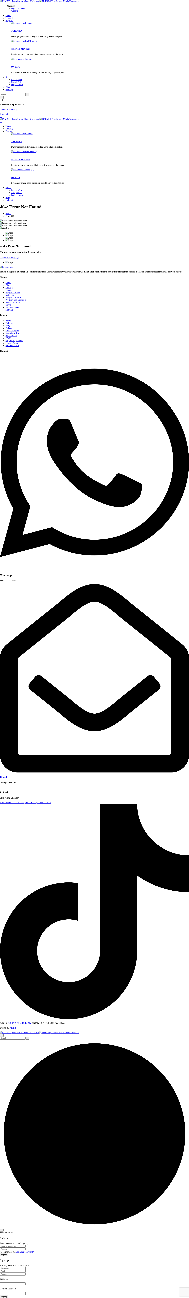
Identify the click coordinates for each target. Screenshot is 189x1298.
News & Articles (13, 333)
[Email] (94, 772)
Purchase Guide (12, 307)
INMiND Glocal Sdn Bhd (20, 1023)
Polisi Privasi (11, 335)
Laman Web (16, 79)
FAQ (8, 325)
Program (9, 20)
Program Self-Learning (16, 300)
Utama (8, 15)
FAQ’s (8, 338)
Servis (8, 77)
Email (3, 777)
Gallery (9, 328)
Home (8, 213)
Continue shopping (8, 109)
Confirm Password (8, 1289)
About (8, 285)
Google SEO (16, 82)
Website (14, 11)
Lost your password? (24, 1252)
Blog (8, 87)
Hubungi (9, 89)
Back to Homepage (10, 257)
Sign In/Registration (14, 340)
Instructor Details (13, 302)
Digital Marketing (19, 8)
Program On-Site (13, 292)
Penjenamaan (17, 84)
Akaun (8, 321)
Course (9, 290)
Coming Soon (12, 343)
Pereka (13, 1028)
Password (4, 1279)
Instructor (10, 295)
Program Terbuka (13, 297)
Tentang (9, 18)
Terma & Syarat (12, 330)
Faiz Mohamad (12, 345)
